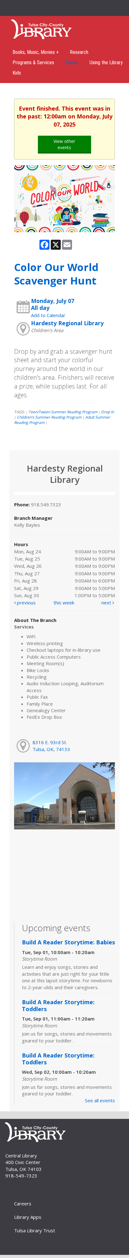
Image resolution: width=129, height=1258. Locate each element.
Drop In (107, 412)
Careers (22, 1203)
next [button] (106, 602)
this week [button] (64, 602)
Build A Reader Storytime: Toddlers (58, 1005)
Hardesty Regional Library (67, 323)
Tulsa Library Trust (34, 1230)
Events (72, 62)
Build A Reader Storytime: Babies (68, 942)
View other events (64, 144)
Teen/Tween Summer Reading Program (62, 412)
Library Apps (27, 1217)
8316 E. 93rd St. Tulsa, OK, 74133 (51, 745)
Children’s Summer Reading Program (49, 417)
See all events (100, 1100)
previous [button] (26, 602)
